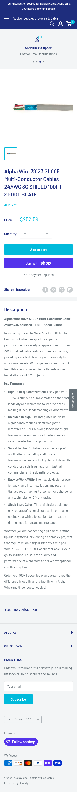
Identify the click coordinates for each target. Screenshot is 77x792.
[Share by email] (70, 289)
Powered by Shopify (16, 783)
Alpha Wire (12, 205)
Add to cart (38, 249)
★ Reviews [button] (73, 400)
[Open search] (52, 23)
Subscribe (18, 699)
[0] (69, 23)
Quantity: (10, 234)
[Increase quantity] (47, 233)
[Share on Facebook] (45, 289)
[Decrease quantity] (24, 233)
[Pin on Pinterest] (53, 289)
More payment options (38, 275)
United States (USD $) (19, 719)
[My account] (60, 23)
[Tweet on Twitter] (62, 289)
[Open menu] (6, 18)
